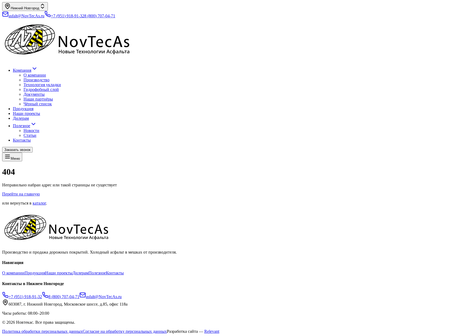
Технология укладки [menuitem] (42, 84)
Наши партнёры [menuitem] (38, 99)
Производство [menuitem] (36, 80)
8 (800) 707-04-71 (99, 16)
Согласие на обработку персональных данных (125, 331)
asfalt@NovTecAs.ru (104, 296)
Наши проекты (26, 113)
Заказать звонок (17, 150)
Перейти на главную (21, 194)
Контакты (22, 140)
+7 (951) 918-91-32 (67, 16)
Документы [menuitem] (34, 94)
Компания (22, 70)
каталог (39, 203)
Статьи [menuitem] (30, 135)
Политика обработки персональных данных (42, 331)
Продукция (23, 108)
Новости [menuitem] (31, 130)
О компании (13, 273)
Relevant (211, 331)
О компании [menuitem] (35, 75)
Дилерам (21, 118)
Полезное (21, 125)
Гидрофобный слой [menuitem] (41, 89)
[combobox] (25, 6)
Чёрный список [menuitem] (38, 104)
